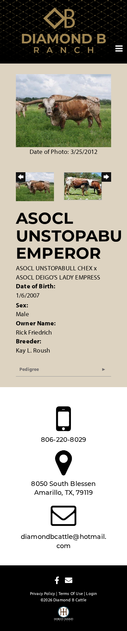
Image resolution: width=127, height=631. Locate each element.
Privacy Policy (42, 593)
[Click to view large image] (63, 110)
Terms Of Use (71, 593)
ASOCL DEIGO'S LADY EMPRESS (58, 277)
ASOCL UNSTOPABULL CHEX (54, 268)
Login (91, 593)
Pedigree (29, 369)
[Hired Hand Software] (63, 616)
